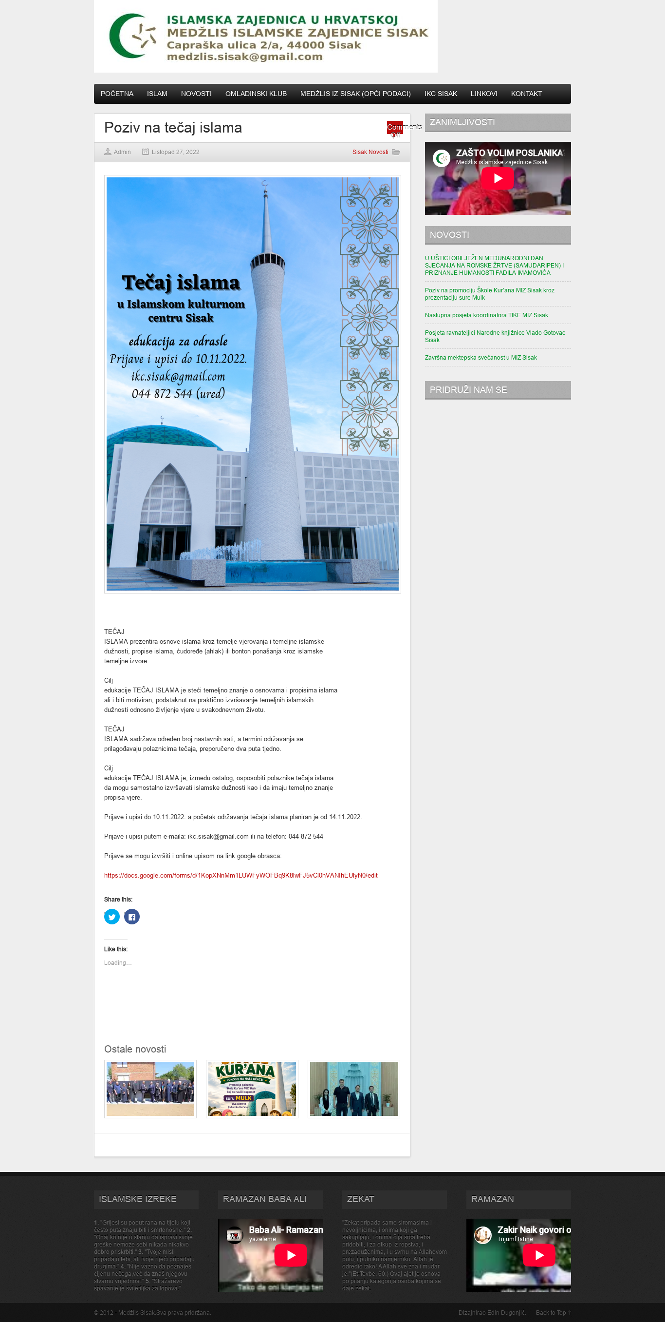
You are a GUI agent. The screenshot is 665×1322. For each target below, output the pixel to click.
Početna (117, 93)
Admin (122, 151)
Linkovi (484, 93)
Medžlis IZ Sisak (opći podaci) (355, 93)
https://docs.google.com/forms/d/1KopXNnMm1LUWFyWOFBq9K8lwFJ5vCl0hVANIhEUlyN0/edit (241, 875)
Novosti (196, 93)
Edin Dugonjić (506, 1312)
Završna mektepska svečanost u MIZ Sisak (481, 357)
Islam (157, 93)
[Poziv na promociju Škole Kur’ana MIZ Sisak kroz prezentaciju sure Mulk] (252, 1116)
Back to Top (551, 1312)
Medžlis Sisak (136, 1312)
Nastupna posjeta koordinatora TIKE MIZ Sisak (486, 315)
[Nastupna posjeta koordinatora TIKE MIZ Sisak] (354, 1116)
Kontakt (526, 93)
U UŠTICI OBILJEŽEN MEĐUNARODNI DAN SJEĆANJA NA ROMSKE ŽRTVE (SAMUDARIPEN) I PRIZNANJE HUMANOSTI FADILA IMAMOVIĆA (494, 265)
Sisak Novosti (370, 151)
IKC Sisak (441, 93)
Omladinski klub (256, 93)
